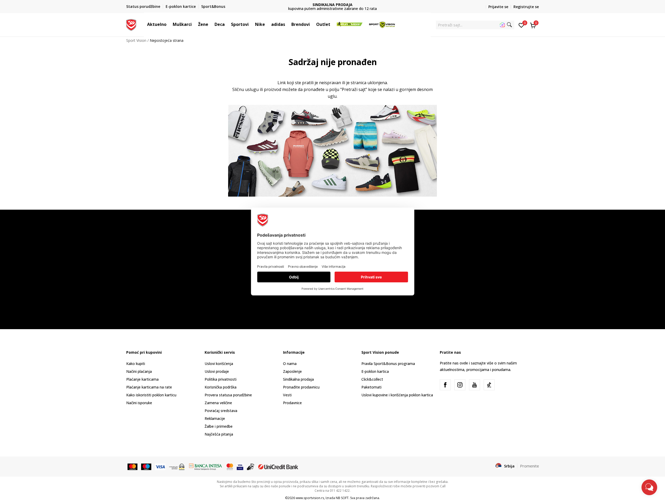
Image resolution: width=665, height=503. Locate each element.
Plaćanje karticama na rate (149, 387)
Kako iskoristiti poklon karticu (151, 394)
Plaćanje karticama (142, 379)
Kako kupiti (135, 363)
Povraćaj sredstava (221, 410)
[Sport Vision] (131, 24)
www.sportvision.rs (310, 498)
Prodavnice (292, 402)
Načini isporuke (139, 402)
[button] (169, 24)
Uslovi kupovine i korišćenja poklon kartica (397, 394)
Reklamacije (215, 418)
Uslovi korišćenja (219, 363)
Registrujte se (526, 6)
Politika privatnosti (220, 379)
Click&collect (372, 379)
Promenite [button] (529, 465)
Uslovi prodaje (217, 371)
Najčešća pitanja (219, 434)
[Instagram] (460, 385)
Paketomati (371, 387)
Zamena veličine (218, 402)
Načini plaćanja (139, 371)
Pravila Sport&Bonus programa (388, 363)
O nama (290, 363)
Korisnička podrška (220, 387)
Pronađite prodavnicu (301, 387)
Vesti (287, 394)
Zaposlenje (292, 371)
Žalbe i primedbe (219, 426)
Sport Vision (136, 40)
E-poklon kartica (375, 371)
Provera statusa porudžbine (228, 394)
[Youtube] (474, 385)
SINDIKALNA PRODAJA (332, 5)
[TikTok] (489, 385)
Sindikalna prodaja (298, 379)
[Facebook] (445, 385)
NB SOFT (342, 498)
